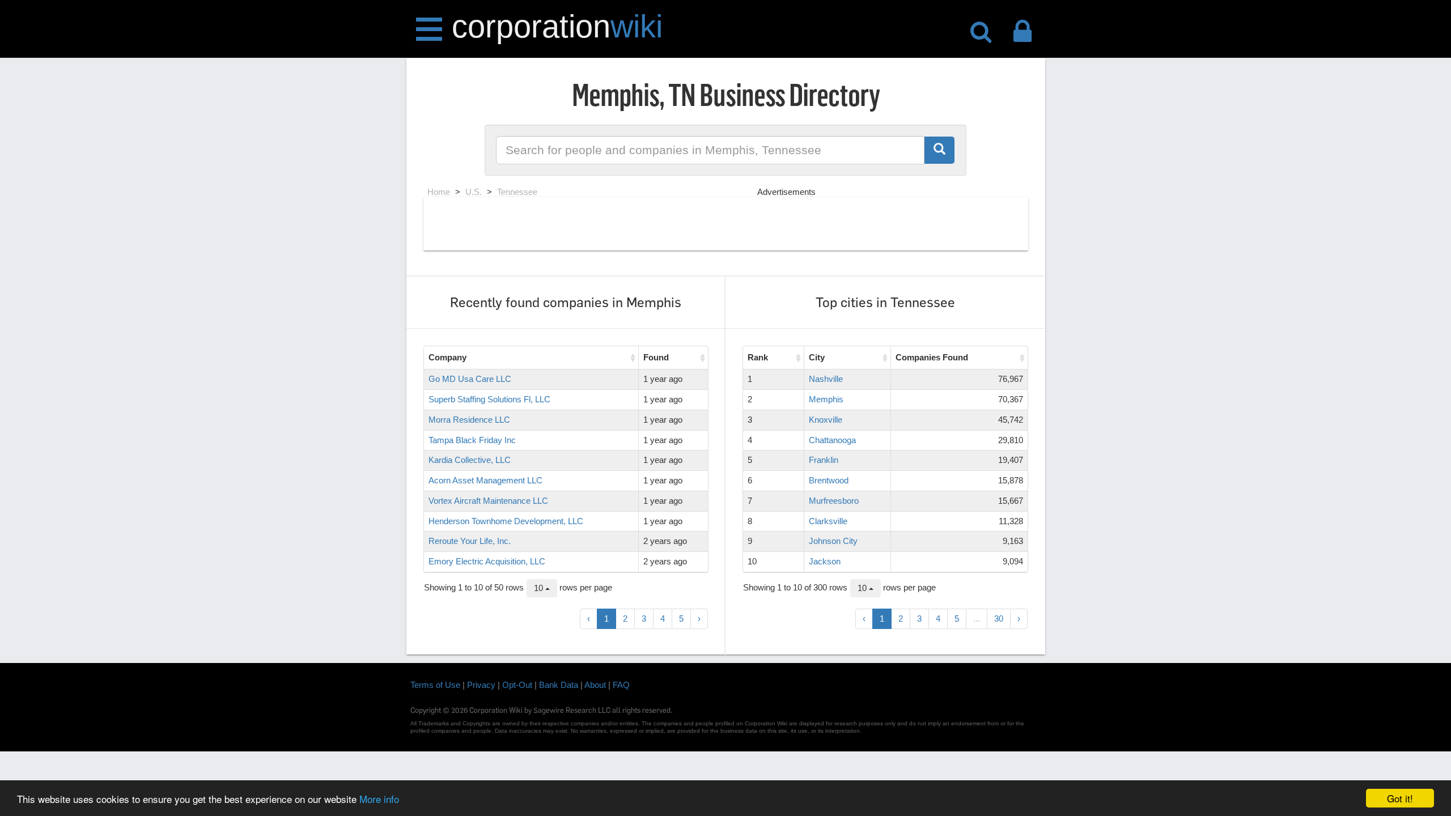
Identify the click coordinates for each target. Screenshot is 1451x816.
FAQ (621, 685)
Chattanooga (832, 440)
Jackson (825, 561)
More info (379, 799)
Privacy (481, 685)
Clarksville (828, 521)
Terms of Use (435, 685)
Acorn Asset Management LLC (485, 480)
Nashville (826, 379)
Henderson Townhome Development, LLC (505, 521)
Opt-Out (517, 685)
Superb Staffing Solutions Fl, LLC (489, 399)
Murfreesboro (834, 500)
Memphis (826, 399)
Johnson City (833, 541)
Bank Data (558, 685)
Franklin (823, 460)
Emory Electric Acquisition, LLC (486, 561)
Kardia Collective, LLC (469, 460)
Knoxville (825, 419)
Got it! (1400, 798)
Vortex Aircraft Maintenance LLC (488, 500)
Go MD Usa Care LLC (469, 379)
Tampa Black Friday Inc (472, 440)
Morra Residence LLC (469, 419)
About (595, 685)
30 (998, 618)
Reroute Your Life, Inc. (469, 541)
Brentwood (828, 480)
